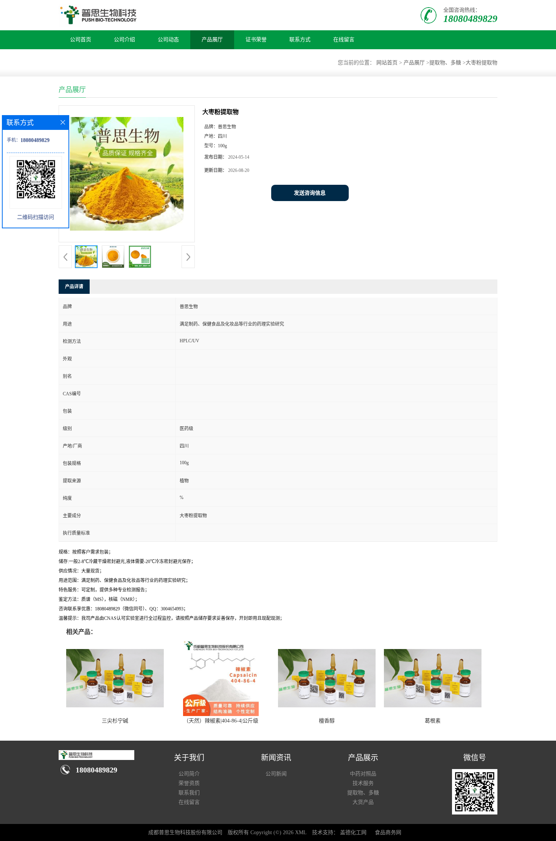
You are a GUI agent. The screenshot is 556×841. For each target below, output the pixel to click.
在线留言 (343, 39)
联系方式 (300, 39)
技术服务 (363, 783)
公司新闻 (276, 774)
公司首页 (80, 39)
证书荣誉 (256, 39)
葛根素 (433, 721)
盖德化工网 (353, 832)
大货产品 (363, 802)
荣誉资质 (189, 783)
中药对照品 (363, 774)
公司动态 (168, 39)
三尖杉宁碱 (115, 721)
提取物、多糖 (445, 63)
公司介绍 (124, 39)
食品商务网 (388, 832)
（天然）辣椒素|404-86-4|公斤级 (220, 721)
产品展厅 (212, 39)
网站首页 (387, 63)
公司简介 (189, 774)
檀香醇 (327, 721)
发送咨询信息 (310, 193)
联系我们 (189, 793)
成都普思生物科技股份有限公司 (185, 832)
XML (301, 832)
